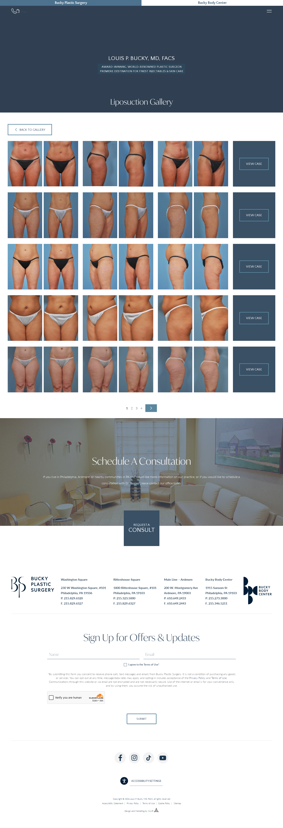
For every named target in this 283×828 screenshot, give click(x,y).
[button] (141, 781)
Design (128, 811)
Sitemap (177, 803)
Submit (141, 718)
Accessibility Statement (112, 803)
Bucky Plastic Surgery (71, 3)
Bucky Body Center (212, 3)
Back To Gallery (32, 130)
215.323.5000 (125, 598)
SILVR (150, 811)
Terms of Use (219, 678)
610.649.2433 (176, 598)
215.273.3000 (217, 598)
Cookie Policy (164, 803)
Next (151, 408)
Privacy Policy (197, 678)
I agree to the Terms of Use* (143, 664)
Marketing (140, 811)
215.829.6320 (73, 598)
